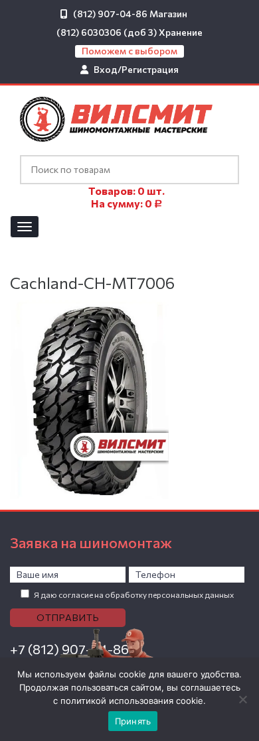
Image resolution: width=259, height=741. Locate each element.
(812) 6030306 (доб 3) (106, 32)
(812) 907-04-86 (110, 13)
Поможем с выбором (129, 50)
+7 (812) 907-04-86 (69, 649)
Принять (133, 721)
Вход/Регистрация (136, 69)
